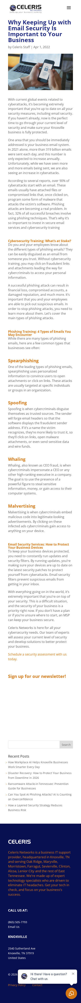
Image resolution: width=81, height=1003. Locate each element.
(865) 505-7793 (17, 922)
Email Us (13, 927)
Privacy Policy (17, 985)
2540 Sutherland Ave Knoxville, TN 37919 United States (21, 953)
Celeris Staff (21, 47)
